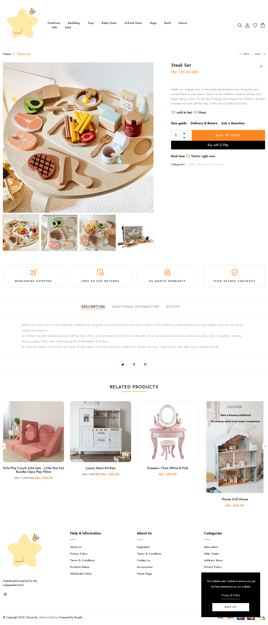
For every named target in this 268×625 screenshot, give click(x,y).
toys (221, 164)
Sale (68, 27)
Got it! (231, 607)
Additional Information (136, 306)
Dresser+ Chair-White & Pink (167, 468)
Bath (167, 23)
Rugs (153, 23)
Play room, (203, 164)
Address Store (213, 560)
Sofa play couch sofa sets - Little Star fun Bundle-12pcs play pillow (33, 470)
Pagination (143, 547)
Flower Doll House (235, 499)
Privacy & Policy (231, 595)
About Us (76, 547)
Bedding (74, 23)
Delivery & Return (204, 123)
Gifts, (192, 164)
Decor (183, 23)
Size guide (179, 123)
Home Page (144, 573)
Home (7, 54)
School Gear (133, 23)
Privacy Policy (79, 553)
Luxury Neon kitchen (101, 468)
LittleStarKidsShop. (48, 617)
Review (173, 306)
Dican (30, 617)
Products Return (79, 567)
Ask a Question (232, 123)
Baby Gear (109, 23)
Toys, (215, 164)
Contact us (143, 560)
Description (93, 306)
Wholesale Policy (81, 573)
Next (258, 54)
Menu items (211, 547)
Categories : (179, 164)
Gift (54, 27)
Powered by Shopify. (71, 617)
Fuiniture (54, 23)
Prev (246, 54)
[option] (78, 137)
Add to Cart (228, 135)
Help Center (211, 553)
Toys (91, 23)
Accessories (145, 567)
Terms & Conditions (82, 560)
